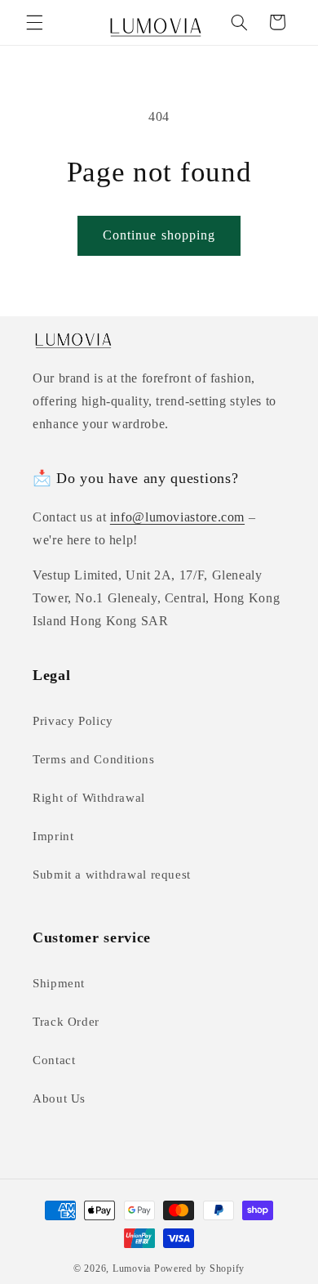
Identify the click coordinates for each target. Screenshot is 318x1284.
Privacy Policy (73, 720)
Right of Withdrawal (89, 797)
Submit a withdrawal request (112, 874)
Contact (54, 1060)
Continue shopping (159, 235)
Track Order (66, 1021)
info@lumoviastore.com (177, 517)
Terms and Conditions (94, 759)
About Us (59, 1098)
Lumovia (132, 1268)
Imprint (53, 836)
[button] (34, 22)
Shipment (59, 983)
